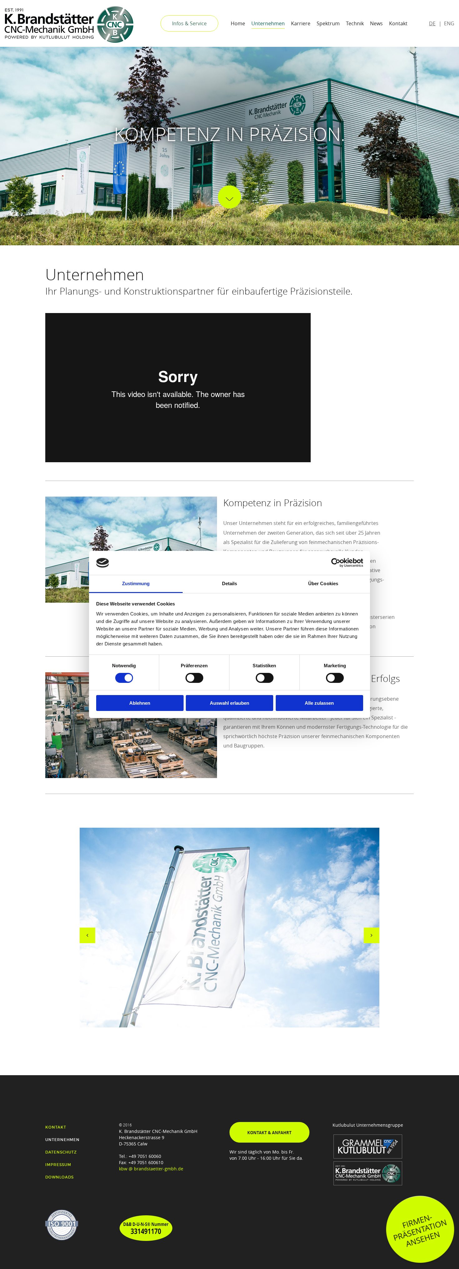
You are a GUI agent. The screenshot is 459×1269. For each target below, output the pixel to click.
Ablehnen (139, 703)
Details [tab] (229, 583)
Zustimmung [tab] (136, 583)
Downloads (59, 1177)
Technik (355, 23)
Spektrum (328, 23)
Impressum (58, 1164)
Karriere (300, 23)
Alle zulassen (319, 703)
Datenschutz (61, 1152)
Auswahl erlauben (229, 703)
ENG (449, 23)
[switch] (194, 678)
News (376, 23)
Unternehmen (268, 23)
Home (238, 23)
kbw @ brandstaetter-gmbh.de (151, 1169)
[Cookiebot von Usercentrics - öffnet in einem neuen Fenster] (335, 562)
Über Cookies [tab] (323, 583)
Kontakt (398, 23)
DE (432, 23)
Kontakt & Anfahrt (269, 1132)
